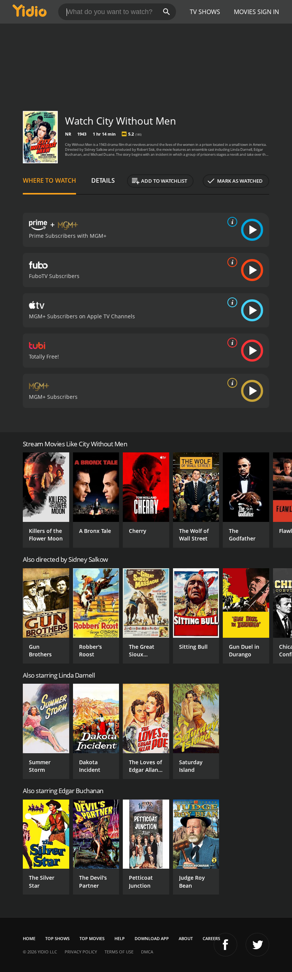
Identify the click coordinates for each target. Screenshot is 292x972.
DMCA (147, 952)
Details (103, 180)
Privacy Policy (81, 952)
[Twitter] (257, 944)
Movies (245, 12)
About (186, 938)
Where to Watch (49, 180)
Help (119, 938)
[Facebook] (225, 944)
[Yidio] (30, 12)
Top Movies (92, 938)
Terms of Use (119, 952)
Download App (152, 938)
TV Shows (205, 12)
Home (29, 938)
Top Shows (57, 938)
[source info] (230, 222)
